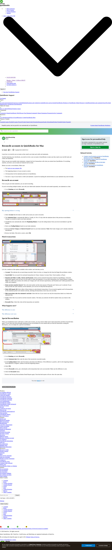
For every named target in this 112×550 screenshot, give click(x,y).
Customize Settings (103, 545)
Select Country (4, 503)
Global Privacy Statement (35, 544)
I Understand (88, 545)
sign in (39, 380)
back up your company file (15, 168)
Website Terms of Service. (33, 537)
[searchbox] (24, 131)
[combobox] (21, 130)
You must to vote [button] (38, 380)
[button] (56, 98)
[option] (57, 506)
